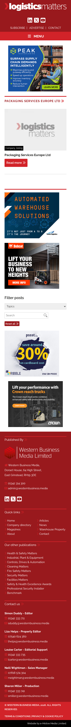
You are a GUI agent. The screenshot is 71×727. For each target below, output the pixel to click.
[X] (36, 20)
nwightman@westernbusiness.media (31, 677)
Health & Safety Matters (22, 553)
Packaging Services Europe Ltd (28, 155)
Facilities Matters (17, 579)
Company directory (19, 525)
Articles (44, 520)
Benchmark (14, 593)
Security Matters (17, 575)
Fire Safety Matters (19, 571)
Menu (39, 36)
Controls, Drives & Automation (26, 562)
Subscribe (17, 28)
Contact (54, 28)
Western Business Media (23, 705)
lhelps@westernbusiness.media (28, 641)
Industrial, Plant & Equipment (25, 557)
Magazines (13, 529)
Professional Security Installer (25, 588)
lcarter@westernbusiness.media (28, 659)
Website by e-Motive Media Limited (46, 723)
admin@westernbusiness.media (28, 488)
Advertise (36, 28)
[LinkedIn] (29, 20)
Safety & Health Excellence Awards (29, 584)
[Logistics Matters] (35, 7)
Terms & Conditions (17, 716)
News (43, 525)
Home (11, 520)
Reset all (10, 323)
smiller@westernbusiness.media (28, 696)
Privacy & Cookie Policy (47, 716)
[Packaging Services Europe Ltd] (35, 150)
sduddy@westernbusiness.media (28, 623)
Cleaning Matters (17, 566)
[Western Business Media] (32, 458)
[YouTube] (43, 20)
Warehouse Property (52, 529)
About (11, 534)
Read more (14, 162)
